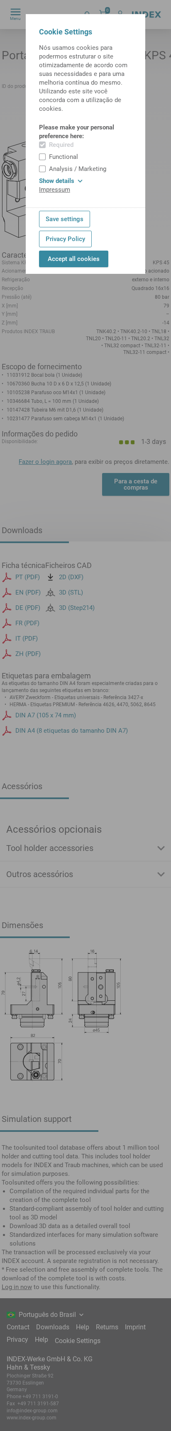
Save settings (64, 219)
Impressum (54, 189)
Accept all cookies (74, 259)
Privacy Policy (65, 239)
